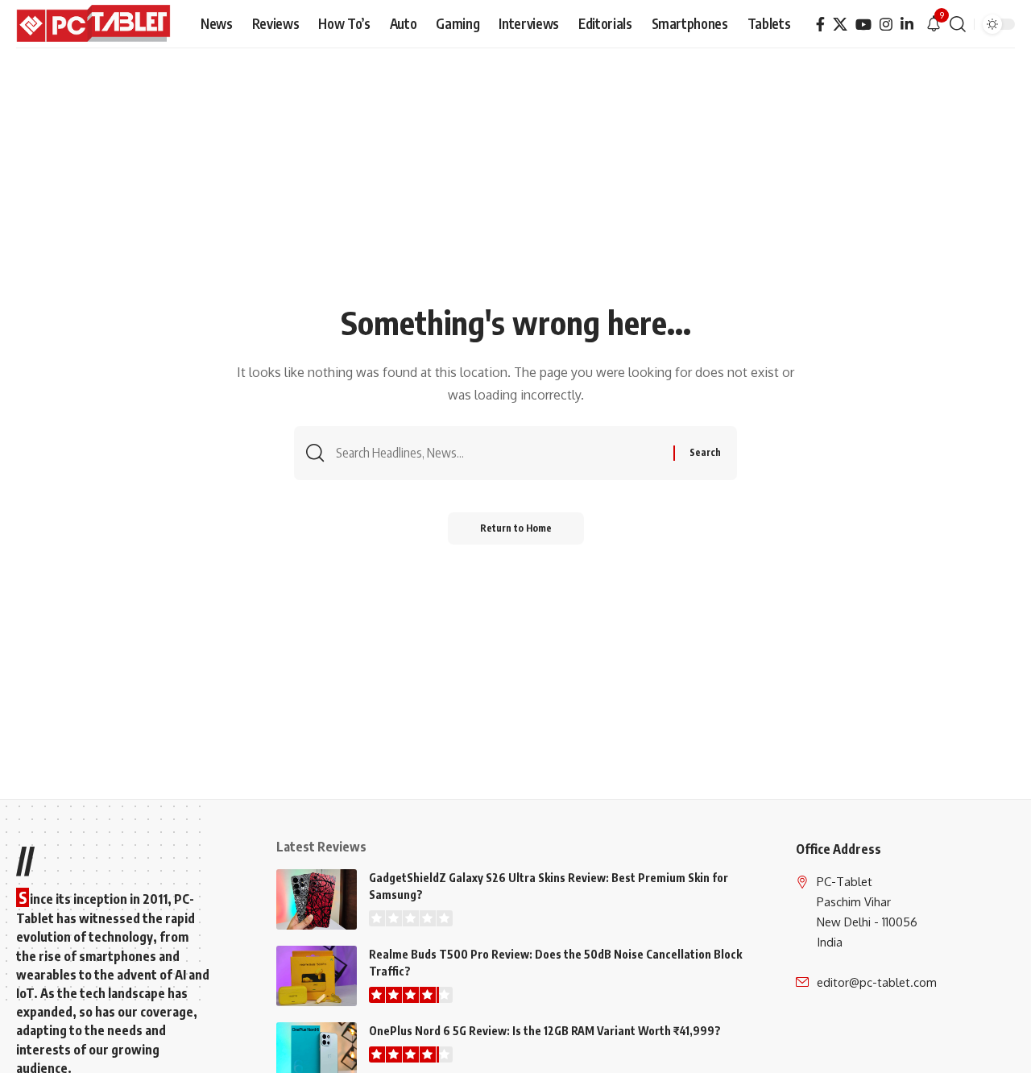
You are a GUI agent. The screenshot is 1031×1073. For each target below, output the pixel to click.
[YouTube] (863, 24)
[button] (958, 24)
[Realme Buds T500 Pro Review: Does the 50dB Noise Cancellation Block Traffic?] (316, 976)
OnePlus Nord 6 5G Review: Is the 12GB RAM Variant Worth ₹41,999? (545, 1031)
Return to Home (516, 528)
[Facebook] (820, 24)
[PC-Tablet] (95, 24)
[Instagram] (886, 24)
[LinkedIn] (906, 24)
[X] (840, 24)
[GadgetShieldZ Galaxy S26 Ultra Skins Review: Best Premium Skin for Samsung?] (316, 899)
